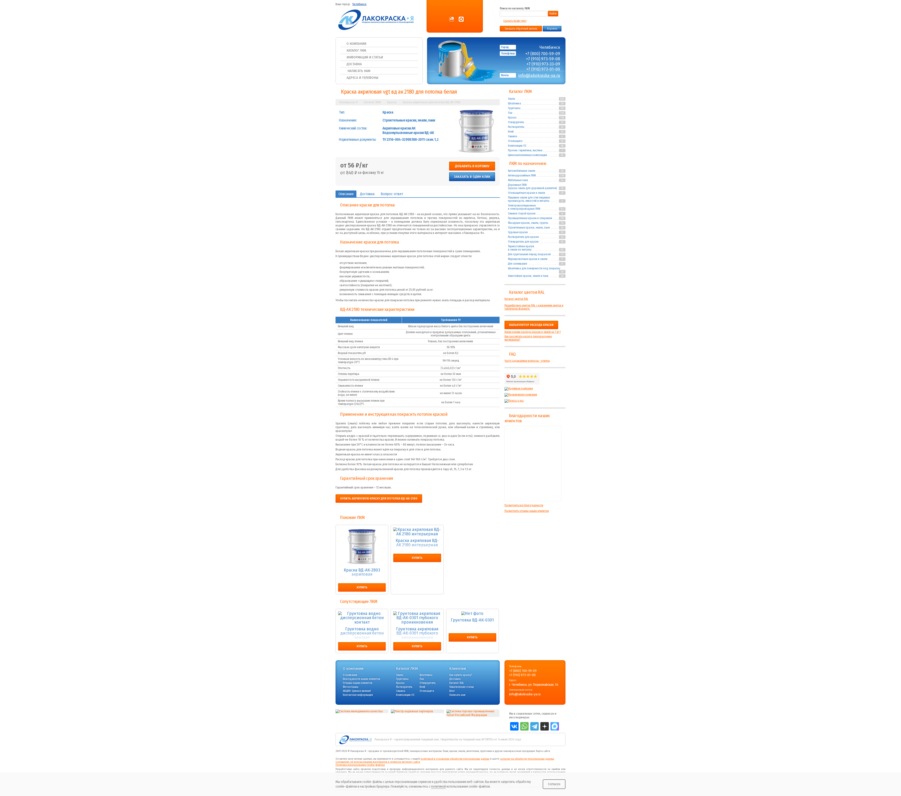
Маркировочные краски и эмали (527, 259)
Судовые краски (518, 232)
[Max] (461, 19)
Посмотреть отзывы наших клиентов (526, 511)
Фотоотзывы (350, 687)
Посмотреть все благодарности (523, 505)
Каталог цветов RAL (526, 292)
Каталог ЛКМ (356, 50)
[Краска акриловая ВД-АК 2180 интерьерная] (417, 531)
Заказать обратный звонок (521, 28)
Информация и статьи (365, 57)
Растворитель (516, 127)
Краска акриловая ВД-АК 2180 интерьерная (417, 543)
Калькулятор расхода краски (531, 325)
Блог (452, 691)
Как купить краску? (460, 675)
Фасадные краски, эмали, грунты (528, 223)
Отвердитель (516, 122)
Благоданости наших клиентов (361, 679)
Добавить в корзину (472, 166)
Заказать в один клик (472, 177)
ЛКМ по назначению (527, 163)
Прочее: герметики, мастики (525, 150)
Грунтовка (514, 108)
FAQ (512, 354)
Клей (511, 131)
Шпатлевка (514, 103)
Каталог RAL (456, 683)
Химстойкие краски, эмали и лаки (528, 276)
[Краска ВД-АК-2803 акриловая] (362, 546)
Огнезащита (515, 141)
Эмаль (511, 98)
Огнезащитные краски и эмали (526, 192)
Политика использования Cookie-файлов (360, 764)
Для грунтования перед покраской (529, 254)
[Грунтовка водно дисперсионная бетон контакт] (362, 618)
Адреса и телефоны (362, 78)
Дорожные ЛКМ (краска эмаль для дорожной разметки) (532, 186)
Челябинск (359, 4)
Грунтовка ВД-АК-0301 (472, 620)
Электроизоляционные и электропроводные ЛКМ (524, 207)
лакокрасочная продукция (519, 751)
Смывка (512, 136)
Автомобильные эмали (521, 170)
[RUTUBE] (451, 19)
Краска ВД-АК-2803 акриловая (362, 572)
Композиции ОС (517, 145)
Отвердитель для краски (523, 241)
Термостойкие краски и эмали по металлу (521, 248)
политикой (438, 786)
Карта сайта (543, 751)
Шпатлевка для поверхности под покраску (534, 268)
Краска (512, 117)
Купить (362, 587)
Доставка (354, 64)
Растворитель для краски (523, 237)
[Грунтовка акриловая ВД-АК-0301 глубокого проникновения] (417, 618)
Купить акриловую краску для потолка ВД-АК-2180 (378, 498)
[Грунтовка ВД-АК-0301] (472, 613)
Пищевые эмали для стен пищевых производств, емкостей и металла (529, 199)
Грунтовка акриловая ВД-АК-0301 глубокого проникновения (417, 633)
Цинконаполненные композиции (527, 155)
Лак (510, 112)
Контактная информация (358, 695)
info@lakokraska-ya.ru (539, 75)
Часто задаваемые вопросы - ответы (527, 360)
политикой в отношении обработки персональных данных (454, 758)
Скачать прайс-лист (515, 21)
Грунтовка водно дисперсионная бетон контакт (362, 633)
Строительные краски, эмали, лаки (529, 227)
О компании (356, 44)
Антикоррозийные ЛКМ (522, 175)
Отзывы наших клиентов (532, 463)
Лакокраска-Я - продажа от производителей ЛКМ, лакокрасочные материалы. (396, 751)
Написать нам (358, 71)
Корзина (552, 28)
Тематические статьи (461, 687)
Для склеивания (517, 263)
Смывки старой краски (521, 213)
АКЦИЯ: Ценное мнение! (357, 691)
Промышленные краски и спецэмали (530, 218)
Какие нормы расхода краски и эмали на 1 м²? (532, 332)
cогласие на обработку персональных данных (527, 758)
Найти (553, 13)
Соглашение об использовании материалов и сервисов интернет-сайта (378, 761)
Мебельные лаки (518, 180)
